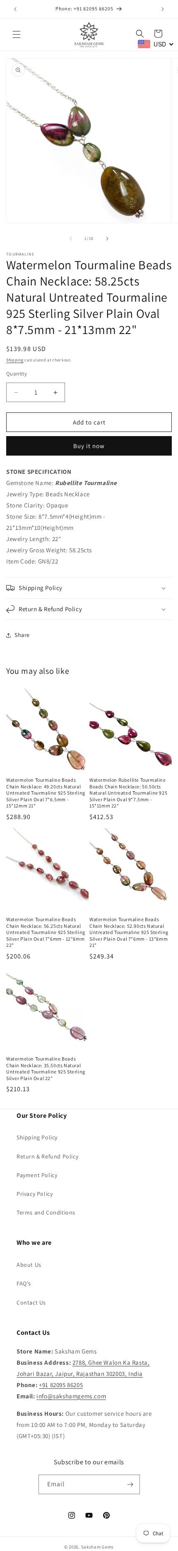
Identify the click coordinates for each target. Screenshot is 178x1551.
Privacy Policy (35, 1193)
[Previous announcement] (15, 9)
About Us (29, 1264)
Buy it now (89, 446)
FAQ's (24, 1283)
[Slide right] (107, 238)
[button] (16, 34)
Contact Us (31, 1302)
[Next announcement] (163, 9)
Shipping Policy (37, 1137)
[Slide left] (71, 238)
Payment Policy (37, 1175)
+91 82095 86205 (61, 1385)
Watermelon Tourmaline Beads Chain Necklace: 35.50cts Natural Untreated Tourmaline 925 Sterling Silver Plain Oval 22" (45, 1068)
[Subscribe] (130, 1484)
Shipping (15, 360)
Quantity (16, 373)
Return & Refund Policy (47, 1156)
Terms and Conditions (46, 1212)
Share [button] (22, 635)
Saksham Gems (97, 1547)
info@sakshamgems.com (71, 1396)
